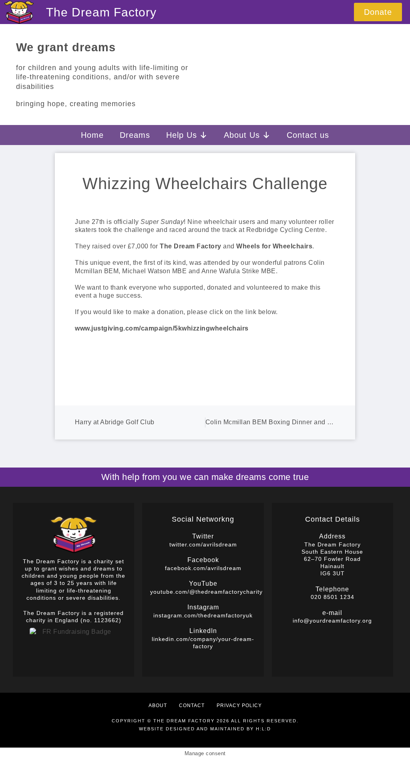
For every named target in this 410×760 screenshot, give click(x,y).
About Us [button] (242, 135)
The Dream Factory (101, 12)
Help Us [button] (181, 135)
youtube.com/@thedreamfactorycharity (206, 592)
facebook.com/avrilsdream (203, 568)
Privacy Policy (239, 705)
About (158, 705)
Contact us (308, 135)
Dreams (135, 135)
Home (92, 135)
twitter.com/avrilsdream (203, 544)
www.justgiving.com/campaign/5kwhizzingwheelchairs (162, 328)
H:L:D (263, 728)
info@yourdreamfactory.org (332, 620)
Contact (192, 705)
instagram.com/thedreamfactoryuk (203, 615)
